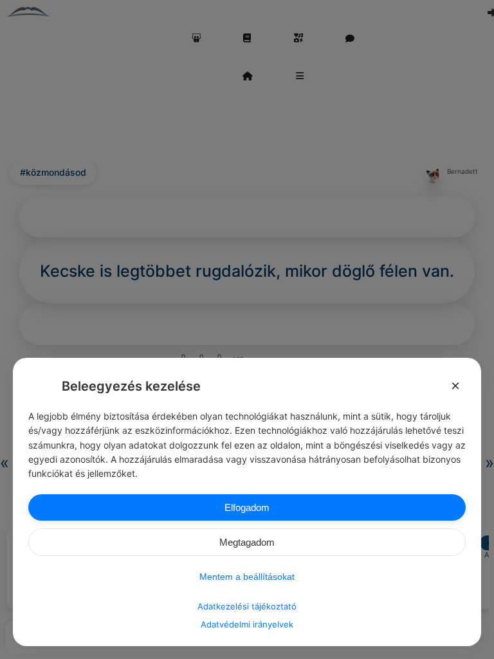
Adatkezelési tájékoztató (247, 606)
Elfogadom (247, 507)
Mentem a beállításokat (247, 576)
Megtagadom (247, 542)
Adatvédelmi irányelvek (247, 624)
